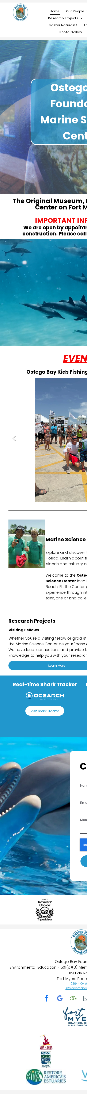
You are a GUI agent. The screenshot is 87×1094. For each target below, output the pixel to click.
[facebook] (47, 998)
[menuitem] (55, 11)
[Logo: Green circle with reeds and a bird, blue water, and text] (46, 1077)
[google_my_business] (60, 998)
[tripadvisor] (73, 998)
